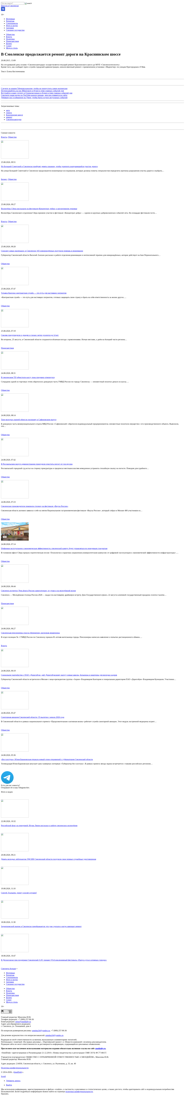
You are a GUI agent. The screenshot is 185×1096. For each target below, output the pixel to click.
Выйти (9, 1085)
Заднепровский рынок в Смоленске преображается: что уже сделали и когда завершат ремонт (41, 926)
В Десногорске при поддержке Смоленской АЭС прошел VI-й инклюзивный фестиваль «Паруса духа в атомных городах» (54, 960)
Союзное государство (15, 30)
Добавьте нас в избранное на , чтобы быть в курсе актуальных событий (34, 97)
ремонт (9, 117)
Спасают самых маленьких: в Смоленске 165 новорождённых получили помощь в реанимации (42, 251)
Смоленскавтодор (13, 119)
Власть (9, 37)
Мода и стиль (12, 48)
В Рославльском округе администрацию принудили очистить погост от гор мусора (36, 464)
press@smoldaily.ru (23, 1022)
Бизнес (9, 43)
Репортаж (10, 21)
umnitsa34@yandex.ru (41, 1030)
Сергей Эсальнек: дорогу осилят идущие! (19, 893)
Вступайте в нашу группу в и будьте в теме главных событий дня (36, 93)
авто (8, 110)
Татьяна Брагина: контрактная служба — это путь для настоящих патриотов (33, 293)
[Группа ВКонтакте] (3, 10)
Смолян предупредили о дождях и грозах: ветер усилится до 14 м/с (30, 335)
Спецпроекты (12, 23)
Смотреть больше (8, 969)
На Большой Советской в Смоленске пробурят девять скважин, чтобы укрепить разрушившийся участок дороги (49, 166)
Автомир (10, 28)
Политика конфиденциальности (15, 1068)
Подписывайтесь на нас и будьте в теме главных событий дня (32, 91)
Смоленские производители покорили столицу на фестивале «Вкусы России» (34, 506)
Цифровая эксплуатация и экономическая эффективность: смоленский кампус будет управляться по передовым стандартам (54, 548)
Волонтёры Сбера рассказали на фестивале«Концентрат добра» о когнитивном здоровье (39, 209)
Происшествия (12, 41)
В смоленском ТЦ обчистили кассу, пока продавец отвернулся (27, 377)
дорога (9, 113)
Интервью (10, 19)
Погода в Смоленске (10, 6)
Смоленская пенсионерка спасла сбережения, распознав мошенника (30, 633)
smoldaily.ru (100, 1048)
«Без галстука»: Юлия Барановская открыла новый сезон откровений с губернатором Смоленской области (47, 759)
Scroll (3, 1076)
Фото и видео (12, 26)
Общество (10, 34)
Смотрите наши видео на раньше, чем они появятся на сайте (34, 95)
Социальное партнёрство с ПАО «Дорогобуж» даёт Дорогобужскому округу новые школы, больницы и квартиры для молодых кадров (59, 675)
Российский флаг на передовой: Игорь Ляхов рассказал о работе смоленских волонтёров (39, 825)
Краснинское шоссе (14, 115)
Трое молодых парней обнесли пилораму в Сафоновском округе (28, 420)
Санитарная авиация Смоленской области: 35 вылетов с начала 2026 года (32, 717)
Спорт (8, 46)
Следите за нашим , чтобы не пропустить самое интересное (34, 88)
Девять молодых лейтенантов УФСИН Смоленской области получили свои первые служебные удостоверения (48, 859)
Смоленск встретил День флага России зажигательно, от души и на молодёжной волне (38, 591)
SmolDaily (18, 1072)
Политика (10, 39)
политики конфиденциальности (79, 1091)
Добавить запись (13, 1081)
